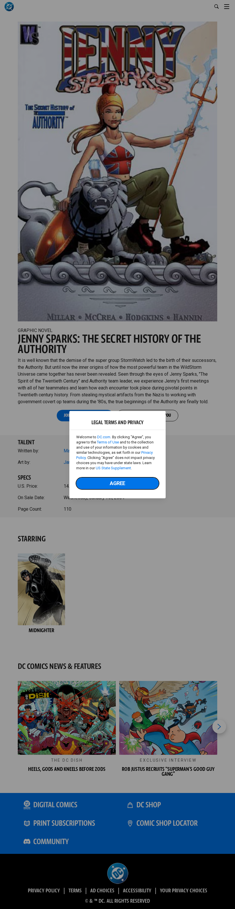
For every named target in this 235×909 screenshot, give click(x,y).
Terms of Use (108, 442)
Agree (117, 483)
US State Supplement (113, 468)
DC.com (103, 437)
